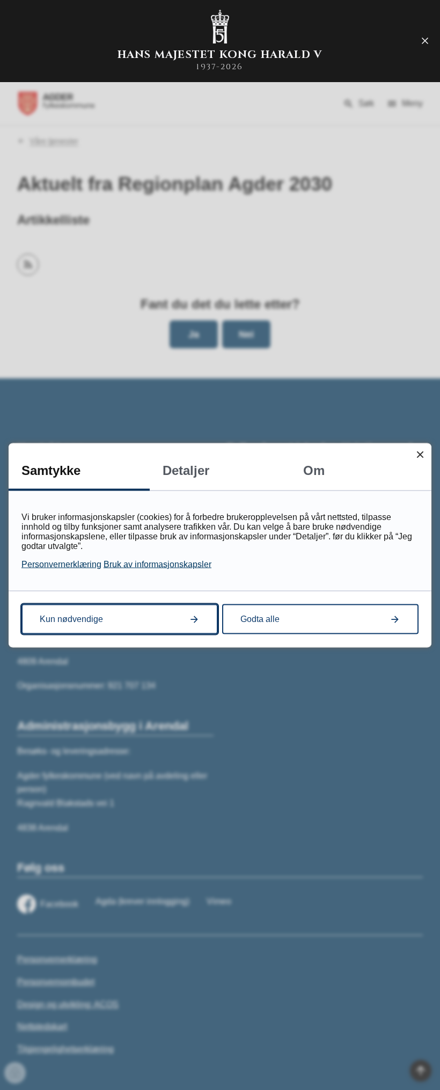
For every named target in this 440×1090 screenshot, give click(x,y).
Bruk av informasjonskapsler (157, 563)
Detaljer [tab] (186, 470)
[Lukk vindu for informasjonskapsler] (419, 454)
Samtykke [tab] (50, 470)
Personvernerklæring (61, 563)
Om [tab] (314, 470)
